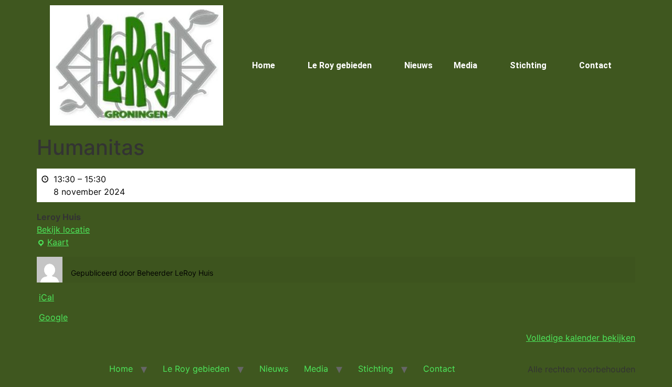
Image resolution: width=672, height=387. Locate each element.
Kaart (53, 241)
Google (53, 317)
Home (263, 65)
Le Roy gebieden (340, 65)
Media (465, 65)
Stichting (528, 65)
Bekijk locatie (63, 229)
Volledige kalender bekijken (580, 337)
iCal (46, 297)
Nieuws (418, 65)
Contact (595, 65)
